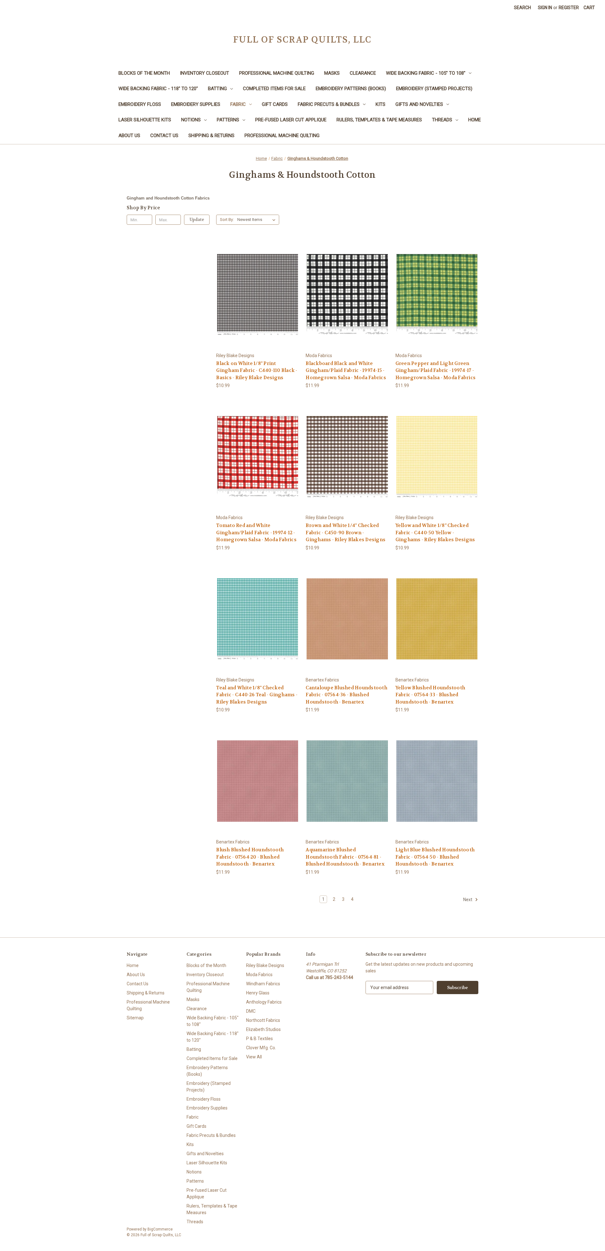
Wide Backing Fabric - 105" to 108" (425, 73)
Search (522, 7)
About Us (129, 135)
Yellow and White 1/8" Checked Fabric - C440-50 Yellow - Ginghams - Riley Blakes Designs (435, 532)
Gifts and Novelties (419, 104)
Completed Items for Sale (274, 88)
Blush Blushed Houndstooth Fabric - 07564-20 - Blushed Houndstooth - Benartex (250, 857)
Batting (217, 88)
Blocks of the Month (144, 73)
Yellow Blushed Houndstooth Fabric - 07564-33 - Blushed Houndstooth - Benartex (430, 695)
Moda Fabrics (259, 974)
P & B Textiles (259, 1038)
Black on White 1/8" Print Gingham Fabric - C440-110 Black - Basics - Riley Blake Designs (256, 370)
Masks (332, 73)
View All (254, 1056)
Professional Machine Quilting (276, 73)
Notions (191, 120)
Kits (380, 104)
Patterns (228, 120)
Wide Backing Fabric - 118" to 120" (158, 88)
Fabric (238, 104)
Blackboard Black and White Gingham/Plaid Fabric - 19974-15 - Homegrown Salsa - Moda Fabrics (346, 370)
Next (468, 899)
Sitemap (135, 1017)
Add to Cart (257, 300)
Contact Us (164, 135)
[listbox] (257, 219)
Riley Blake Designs (265, 965)
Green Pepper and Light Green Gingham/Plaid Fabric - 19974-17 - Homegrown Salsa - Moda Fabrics (435, 370)
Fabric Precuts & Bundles (329, 104)
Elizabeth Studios (263, 1029)
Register (569, 7)
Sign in (545, 7)
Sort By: (227, 219)
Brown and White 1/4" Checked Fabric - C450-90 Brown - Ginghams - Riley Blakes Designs (345, 532)
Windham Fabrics (263, 983)
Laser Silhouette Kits (144, 120)
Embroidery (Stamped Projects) (434, 88)
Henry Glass (257, 992)
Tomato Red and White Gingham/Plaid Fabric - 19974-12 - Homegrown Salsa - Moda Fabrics (256, 532)
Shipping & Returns (211, 135)
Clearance (363, 73)
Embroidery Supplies (195, 104)
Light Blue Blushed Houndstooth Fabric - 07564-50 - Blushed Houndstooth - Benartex (435, 857)
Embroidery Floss (139, 104)
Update (197, 219)
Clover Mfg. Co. (261, 1047)
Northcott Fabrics (263, 1020)
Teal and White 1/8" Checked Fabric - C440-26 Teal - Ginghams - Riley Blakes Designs (256, 695)
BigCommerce (160, 1229)
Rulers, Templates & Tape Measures (379, 120)
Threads (442, 120)
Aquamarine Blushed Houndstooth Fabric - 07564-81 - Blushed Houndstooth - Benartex (345, 857)
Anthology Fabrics (264, 1002)
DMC (251, 1011)
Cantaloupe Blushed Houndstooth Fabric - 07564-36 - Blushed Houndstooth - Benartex (346, 695)
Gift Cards (275, 104)
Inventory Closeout (204, 73)
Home (474, 120)
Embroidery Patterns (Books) (351, 88)
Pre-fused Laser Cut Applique (290, 120)
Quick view (257, 289)
